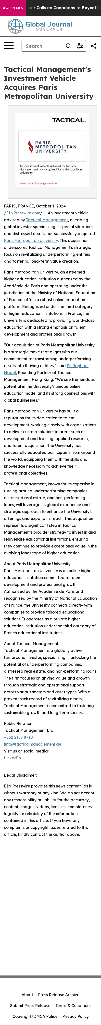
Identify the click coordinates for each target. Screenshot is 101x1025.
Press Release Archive (58, 994)
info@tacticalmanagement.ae (32, 744)
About (27, 994)
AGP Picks (13, 8)
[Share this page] (93, 46)
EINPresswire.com (23, 212)
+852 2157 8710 (18, 737)
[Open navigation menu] (9, 46)
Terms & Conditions (73, 1005)
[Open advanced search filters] (80, 45)
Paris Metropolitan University (31, 240)
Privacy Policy (75, 1016)
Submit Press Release (30, 1005)
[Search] (68, 45)
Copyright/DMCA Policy (35, 1016)
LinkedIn (12, 757)
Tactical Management (47, 219)
